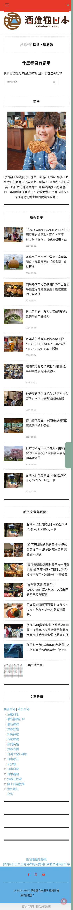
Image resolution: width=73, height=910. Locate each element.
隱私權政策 (43, 906)
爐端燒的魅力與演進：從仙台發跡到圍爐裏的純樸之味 (46, 368)
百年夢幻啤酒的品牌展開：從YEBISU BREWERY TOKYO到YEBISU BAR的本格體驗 (46, 343)
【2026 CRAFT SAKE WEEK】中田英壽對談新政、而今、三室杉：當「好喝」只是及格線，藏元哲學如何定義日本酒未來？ (47, 235)
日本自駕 (13, 769)
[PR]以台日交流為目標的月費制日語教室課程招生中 (36, 864)
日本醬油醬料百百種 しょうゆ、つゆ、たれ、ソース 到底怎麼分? (47, 609)
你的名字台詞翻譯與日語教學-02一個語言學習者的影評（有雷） (48, 647)
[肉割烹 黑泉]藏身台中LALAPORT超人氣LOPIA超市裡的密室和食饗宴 (47, 589)
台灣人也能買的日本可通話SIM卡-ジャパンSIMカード (46, 478)
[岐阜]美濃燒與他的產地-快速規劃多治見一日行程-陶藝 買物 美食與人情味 (47, 549)
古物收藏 (13, 739)
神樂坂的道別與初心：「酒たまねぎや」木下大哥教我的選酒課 (47, 396)
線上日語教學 (16, 784)
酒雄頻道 (13, 729)
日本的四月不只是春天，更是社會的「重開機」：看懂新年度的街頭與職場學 (47, 453)
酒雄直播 (13, 749)
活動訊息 (13, 714)
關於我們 (28, 906)
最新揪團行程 (16, 719)
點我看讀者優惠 (36, 859)
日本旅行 (13, 759)
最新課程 (13, 724)
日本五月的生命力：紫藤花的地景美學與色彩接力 (46, 314)
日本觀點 (13, 774)
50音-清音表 (34, 665)
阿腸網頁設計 (44, 895)
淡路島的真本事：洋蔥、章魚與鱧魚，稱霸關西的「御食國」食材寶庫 (46, 261)
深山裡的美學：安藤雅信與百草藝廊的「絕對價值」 (46, 423)
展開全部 (9, 709)
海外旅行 (13, 789)
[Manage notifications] (64, 901)
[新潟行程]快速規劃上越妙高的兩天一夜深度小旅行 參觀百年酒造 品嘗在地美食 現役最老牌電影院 (48, 630)
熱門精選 (13, 744)
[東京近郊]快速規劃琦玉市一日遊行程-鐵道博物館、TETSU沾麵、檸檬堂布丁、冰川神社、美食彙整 (48, 572)
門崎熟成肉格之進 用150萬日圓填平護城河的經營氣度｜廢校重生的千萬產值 (47, 289)
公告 (10, 794)
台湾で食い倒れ (17, 754)
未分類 (11, 764)
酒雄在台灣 (14, 779)
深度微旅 (13, 734)
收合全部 (23, 709)
